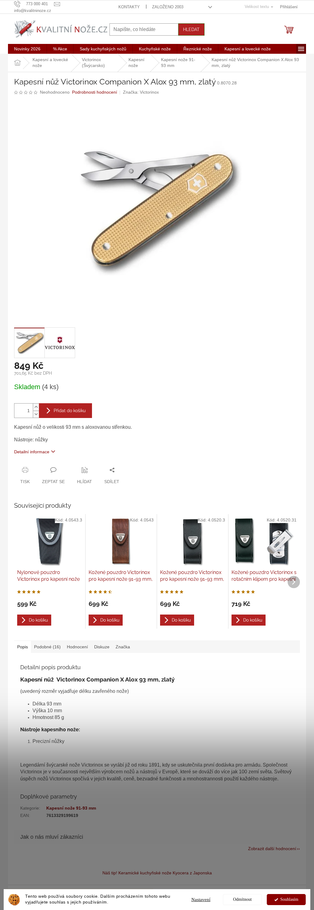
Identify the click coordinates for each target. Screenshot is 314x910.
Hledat (191, 29)
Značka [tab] (123, 646)
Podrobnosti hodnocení (94, 92)
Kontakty (129, 7)
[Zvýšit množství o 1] (36, 407)
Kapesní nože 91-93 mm (71, 808)
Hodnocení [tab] (77, 646)
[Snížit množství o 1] (36, 414)
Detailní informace (31, 451)
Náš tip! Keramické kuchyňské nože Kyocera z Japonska (157, 872)
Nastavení (200, 899)
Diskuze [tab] (101, 646)
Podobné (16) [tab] (47, 646)
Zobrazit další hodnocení (272, 848)
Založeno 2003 (167, 7)
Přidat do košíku (70, 410)
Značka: (141, 92)
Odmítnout (242, 899)
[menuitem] (27, 49)
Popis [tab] (22, 646)
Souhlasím (289, 899)
